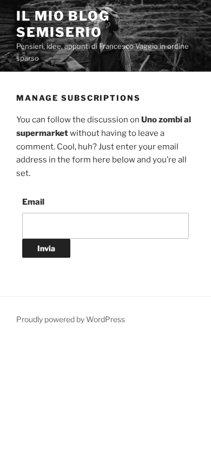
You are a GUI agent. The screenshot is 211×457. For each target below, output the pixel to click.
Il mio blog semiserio (63, 24)
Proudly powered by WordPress (70, 319)
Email (33, 202)
